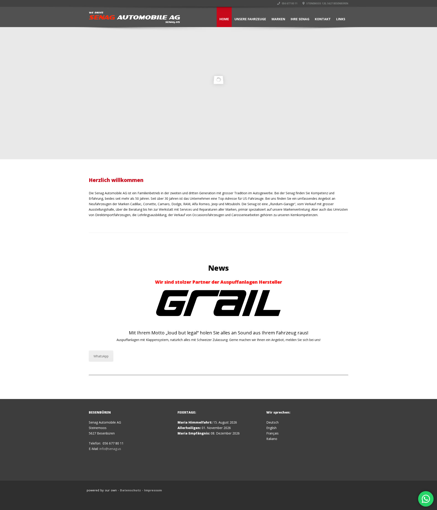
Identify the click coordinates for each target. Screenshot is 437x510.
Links (340, 19)
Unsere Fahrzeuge (250, 19)
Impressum (153, 490)
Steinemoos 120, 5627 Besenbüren (327, 3)
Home (224, 19)
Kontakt (323, 19)
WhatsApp (101, 356)
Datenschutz (130, 490)
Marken (278, 19)
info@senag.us (110, 449)
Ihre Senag (300, 19)
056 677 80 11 (289, 3)
